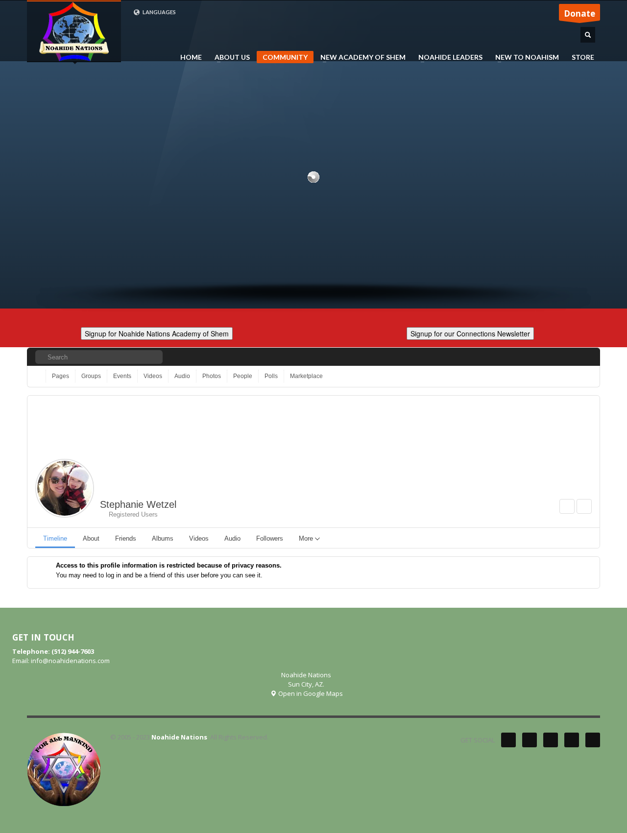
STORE (583, 57)
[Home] (38, 376)
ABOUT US (229, 57)
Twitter (508, 740)
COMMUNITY (285, 57)
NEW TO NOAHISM (524, 57)
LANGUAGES (159, 12)
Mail (592, 740)
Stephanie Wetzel (138, 504)
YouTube (571, 740)
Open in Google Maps (310, 693)
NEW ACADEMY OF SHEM (360, 57)
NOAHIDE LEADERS (447, 57)
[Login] (585, 356)
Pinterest (550, 740)
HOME (191, 57)
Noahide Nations (179, 737)
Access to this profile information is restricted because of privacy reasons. (169, 565)
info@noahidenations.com (70, 660)
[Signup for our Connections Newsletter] (470, 332)
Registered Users (131, 514)
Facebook (529, 740)
